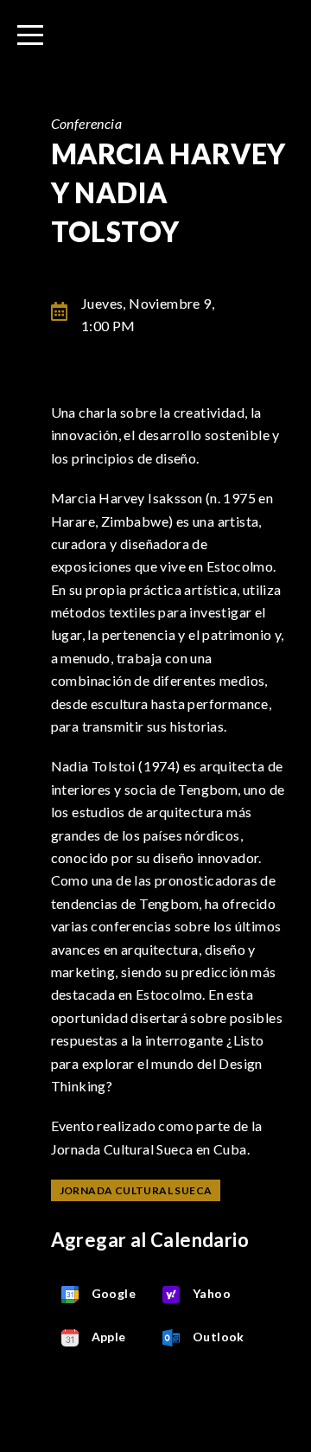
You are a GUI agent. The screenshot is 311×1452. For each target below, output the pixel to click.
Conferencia (86, 123)
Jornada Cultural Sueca (136, 1190)
